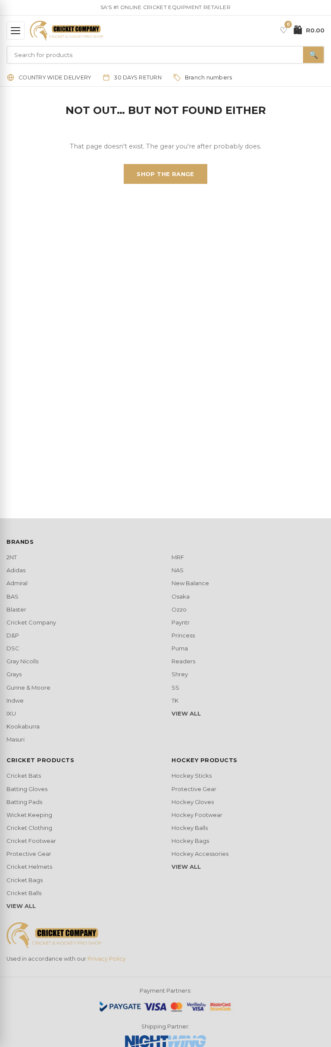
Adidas (15, 570)
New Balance (190, 583)
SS (175, 687)
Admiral (17, 583)
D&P (12, 635)
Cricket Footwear (31, 840)
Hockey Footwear (197, 814)
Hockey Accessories (200, 853)
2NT (11, 557)
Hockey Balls (190, 827)
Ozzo (179, 609)
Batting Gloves (26, 788)
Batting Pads (24, 801)
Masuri (15, 739)
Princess (183, 635)
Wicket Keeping (29, 814)
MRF (178, 557)
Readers (183, 661)
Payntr (181, 622)
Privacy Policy (106, 959)
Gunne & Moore (28, 687)
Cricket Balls (23, 892)
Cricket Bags (24, 880)
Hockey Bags (190, 840)
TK (175, 700)
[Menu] (15, 31)
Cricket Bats (23, 775)
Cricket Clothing (29, 827)
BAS (12, 596)
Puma (180, 648)
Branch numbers (208, 77)
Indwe (15, 700)
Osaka (181, 596)
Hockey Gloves (193, 801)
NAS (178, 570)
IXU (11, 713)
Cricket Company (31, 622)
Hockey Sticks (192, 775)
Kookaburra (23, 726)
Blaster (16, 609)
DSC (12, 648)
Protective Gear (28, 853)
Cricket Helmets (29, 866)
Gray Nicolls (22, 661)
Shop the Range (165, 173)
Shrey (180, 674)
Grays (14, 674)
